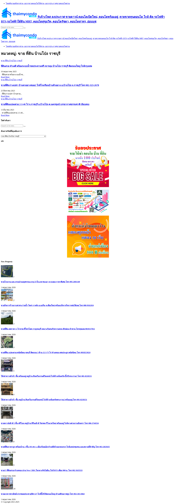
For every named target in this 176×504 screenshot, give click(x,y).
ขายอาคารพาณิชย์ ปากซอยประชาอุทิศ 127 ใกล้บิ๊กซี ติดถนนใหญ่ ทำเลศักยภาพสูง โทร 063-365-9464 (43, 494)
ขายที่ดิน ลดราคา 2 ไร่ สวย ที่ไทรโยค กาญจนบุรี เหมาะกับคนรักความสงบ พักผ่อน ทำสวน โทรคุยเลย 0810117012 (48, 329)
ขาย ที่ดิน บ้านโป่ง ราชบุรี (11, 61)
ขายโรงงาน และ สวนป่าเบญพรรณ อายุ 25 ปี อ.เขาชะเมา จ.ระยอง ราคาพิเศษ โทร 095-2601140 (40, 282)
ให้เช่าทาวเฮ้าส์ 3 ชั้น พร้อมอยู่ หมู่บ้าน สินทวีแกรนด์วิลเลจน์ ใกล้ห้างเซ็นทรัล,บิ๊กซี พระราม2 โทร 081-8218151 (46, 376)
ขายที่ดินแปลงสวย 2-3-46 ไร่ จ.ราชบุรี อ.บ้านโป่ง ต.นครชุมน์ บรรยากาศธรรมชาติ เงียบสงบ (45, 104)
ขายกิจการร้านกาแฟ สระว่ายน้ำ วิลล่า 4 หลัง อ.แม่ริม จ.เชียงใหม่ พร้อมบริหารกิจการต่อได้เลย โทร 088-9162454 (47, 305)
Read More (5, 77)
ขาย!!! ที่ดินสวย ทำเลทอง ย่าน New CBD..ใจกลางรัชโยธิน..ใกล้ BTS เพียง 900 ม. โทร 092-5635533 (41, 470)
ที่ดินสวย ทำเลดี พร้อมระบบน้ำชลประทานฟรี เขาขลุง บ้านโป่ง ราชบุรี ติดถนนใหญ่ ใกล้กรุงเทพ (46, 66)
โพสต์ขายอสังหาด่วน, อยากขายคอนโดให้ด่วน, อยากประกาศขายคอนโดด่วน (38, 3)
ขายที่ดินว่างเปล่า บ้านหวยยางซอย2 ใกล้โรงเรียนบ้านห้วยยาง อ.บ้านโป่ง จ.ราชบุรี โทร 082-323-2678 (50, 85)
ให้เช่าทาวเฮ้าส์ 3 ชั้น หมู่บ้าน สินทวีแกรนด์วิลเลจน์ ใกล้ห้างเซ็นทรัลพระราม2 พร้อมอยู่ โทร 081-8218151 (44, 400)
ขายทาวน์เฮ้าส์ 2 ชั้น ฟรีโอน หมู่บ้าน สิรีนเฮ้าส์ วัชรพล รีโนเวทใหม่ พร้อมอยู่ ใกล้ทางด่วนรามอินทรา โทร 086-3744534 (50, 423)
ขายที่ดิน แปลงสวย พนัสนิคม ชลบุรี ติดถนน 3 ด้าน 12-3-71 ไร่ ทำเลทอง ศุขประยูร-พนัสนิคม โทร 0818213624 (45, 352)
